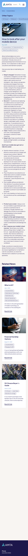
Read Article (8, 311)
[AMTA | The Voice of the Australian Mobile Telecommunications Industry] (7, 4)
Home (3, 10)
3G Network (13, 19)
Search (20, 4)
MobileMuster (7, 97)
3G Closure (5, 19)
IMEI (21, 129)
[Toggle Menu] (23, 5)
